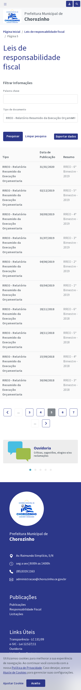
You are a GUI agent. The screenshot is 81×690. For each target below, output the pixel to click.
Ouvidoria (15, 649)
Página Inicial (11, 32)
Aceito (35, 683)
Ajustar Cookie (13, 683)
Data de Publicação (47, 154)
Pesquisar (12, 136)
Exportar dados (66, 136)
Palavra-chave (11, 91)
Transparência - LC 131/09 (26, 639)
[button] (30, 470)
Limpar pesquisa (35, 136)
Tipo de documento (14, 109)
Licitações (16, 614)
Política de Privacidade (27, 668)
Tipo (5, 157)
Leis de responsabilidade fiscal (44, 32)
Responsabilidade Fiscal (25, 609)
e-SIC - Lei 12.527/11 (22, 644)
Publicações (17, 604)
